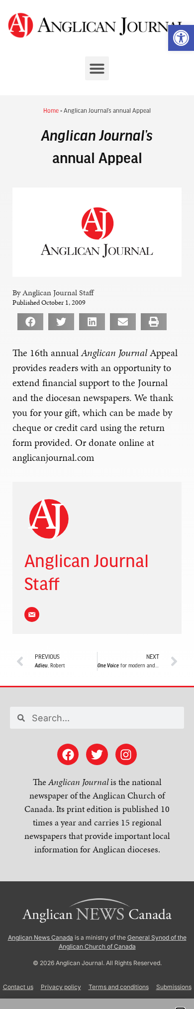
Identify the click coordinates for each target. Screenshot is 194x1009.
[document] (97, 504)
